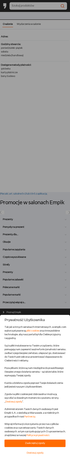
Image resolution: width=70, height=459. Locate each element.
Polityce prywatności (37, 435)
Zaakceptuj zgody (35, 443)
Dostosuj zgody (13, 402)
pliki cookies (32, 331)
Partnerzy (29, 417)
